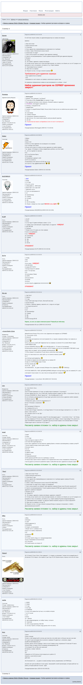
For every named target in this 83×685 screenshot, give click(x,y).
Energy (4, 35)
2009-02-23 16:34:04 (36, 254)
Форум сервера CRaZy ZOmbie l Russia (15, 23)
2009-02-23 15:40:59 (36, 215)
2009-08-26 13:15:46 (36, 599)
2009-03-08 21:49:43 (36, 384)
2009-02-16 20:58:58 (36, 135)
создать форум (76, 681)
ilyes (3, 632)
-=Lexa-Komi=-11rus (8, 331)
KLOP (4, 217)
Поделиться (28, 34)
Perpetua (5, 94)
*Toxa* (4, 471)
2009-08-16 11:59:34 (36, 552)
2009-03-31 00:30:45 (36, 470)
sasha (4, 600)
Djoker (4, 136)
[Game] (4, 553)
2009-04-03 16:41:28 (36, 514)
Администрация (35, 23)
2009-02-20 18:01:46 (36, 175)
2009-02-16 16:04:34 (36, 93)
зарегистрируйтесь (23, 19)
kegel (4, 432)
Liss (3, 385)
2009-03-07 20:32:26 (36, 330)
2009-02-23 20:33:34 (36, 292)
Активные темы (41, 14)
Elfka (3, 516)
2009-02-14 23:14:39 (36, 34)
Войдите (13, 19)
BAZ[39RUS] (6, 176)
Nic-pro (4, 293)
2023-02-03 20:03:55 (36, 631)
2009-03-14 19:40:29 (36, 431)
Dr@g (4, 255)
